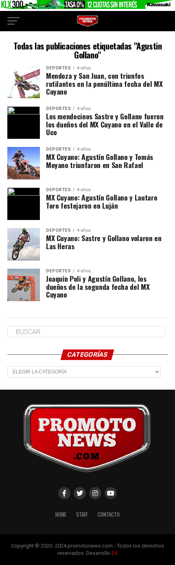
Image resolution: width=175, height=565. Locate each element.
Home (60, 514)
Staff (82, 514)
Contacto (109, 514)
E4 (114, 553)
